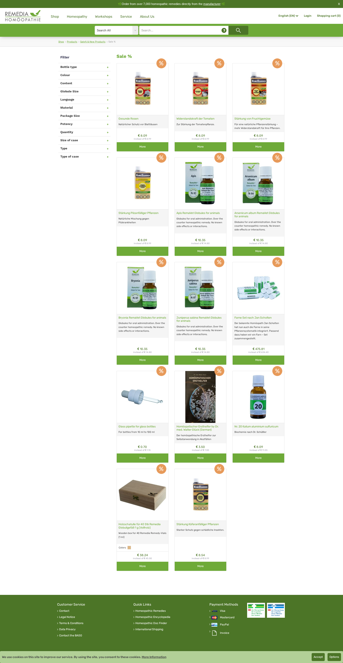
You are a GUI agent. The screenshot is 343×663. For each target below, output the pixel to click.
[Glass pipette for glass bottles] (142, 397)
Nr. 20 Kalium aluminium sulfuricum (256, 426)
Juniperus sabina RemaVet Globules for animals (199, 319)
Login (307, 15)
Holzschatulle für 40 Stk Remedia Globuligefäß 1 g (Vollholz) (140, 526)
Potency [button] (66, 124)
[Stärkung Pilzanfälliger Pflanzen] (142, 183)
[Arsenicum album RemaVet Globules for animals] (258, 183)
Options (334, 657)
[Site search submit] (238, 30)
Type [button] (63, 148)
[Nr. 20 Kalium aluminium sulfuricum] (258, 397)
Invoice (224, 633)
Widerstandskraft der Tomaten (195, 118)
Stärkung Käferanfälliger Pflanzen (197, 524)
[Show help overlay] (224, 30)
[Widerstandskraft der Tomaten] (200, 89)
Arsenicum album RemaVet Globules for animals (257, 214)
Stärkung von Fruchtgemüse (252, 118)
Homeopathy (77, 16)
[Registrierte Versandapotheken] (256, 610)
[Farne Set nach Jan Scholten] (258, 288)
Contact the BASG (70, 635)
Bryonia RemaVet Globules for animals (142, 317)
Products (72, 41)
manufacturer (212, 4)
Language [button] (67, 99)
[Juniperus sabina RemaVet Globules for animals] (200, 288)
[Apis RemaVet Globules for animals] (200, 183)
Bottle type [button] (68, 67)
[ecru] (129, 547)
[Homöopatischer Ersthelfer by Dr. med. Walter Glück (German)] (200, 397)
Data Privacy (67, 629)
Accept (318, 657)
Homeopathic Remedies (150, 611)
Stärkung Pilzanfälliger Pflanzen (138, 213)
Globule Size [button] (69, 91)
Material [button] (66, 107)
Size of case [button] (69, 140)
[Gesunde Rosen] (142, 89)
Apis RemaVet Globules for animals (198, 213)
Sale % (124, 56)
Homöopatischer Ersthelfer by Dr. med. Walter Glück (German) (197, 428)
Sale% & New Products (92, 41)
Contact (64, 611)
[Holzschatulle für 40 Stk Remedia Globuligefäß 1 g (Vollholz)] (142, 495)
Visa (222, 611)
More (142, 146)
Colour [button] (65, 75)
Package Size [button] (70, 116)
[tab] (84, 67)
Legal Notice (67, 617)
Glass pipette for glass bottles (137, 426)
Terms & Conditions (71, 623)
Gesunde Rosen (128, 118)
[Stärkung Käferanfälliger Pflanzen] (200, 495)
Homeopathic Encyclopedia (152, 617)
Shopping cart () (329, 15)
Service (126, 16)
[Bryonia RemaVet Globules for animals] (142, 288)
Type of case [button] (69, 156)
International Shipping (149, 629)
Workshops (103, 16)
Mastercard (227, 617)
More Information (154, 657)
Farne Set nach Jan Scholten (253, 317)
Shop (55, 16)
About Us (147, 16)
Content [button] (66, 83)
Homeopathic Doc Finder (151, 623)
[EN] (23, 15)
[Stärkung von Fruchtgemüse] (258, 89)
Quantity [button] (66, 132)
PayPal (224, 624)
